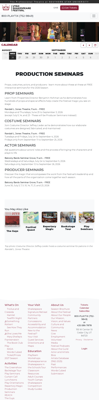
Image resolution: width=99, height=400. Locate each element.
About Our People (61, 315)
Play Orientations (14, 383)
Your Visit (34, 305)
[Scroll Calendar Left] (83, 45)
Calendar (9, 44)
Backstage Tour (13, 370)
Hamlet (11, 315)
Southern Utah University (49, 2)
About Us (57, 305)
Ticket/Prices (14, 355)
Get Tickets (70, 8)
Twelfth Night (14, 318)
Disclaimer (88, 339)
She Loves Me (14, 333)
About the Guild (59, 349)
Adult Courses (35, 377)
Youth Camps (35, 380)
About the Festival (61, 312)
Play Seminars (12, 373)
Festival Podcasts (60, 346)
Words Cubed (14, 352)
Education (35, 351)
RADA (10, 349)
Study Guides (35, 389)
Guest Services (35, 340)
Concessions (35, 321)
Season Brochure (60, 309)
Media (54, 343)
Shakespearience (37, 361)
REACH (8, 395)
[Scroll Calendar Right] (89, 45)
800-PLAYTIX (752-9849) (17, 15)
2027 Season (11, 358)
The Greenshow (13, 367)
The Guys (9, 398)
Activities (11, 363)
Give (55, 8)
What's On (12, 305)
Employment (58, 336)
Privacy (79, 339)
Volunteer (56, 340)
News (54, 330)
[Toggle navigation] (93, 15)
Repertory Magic (14, 386)
